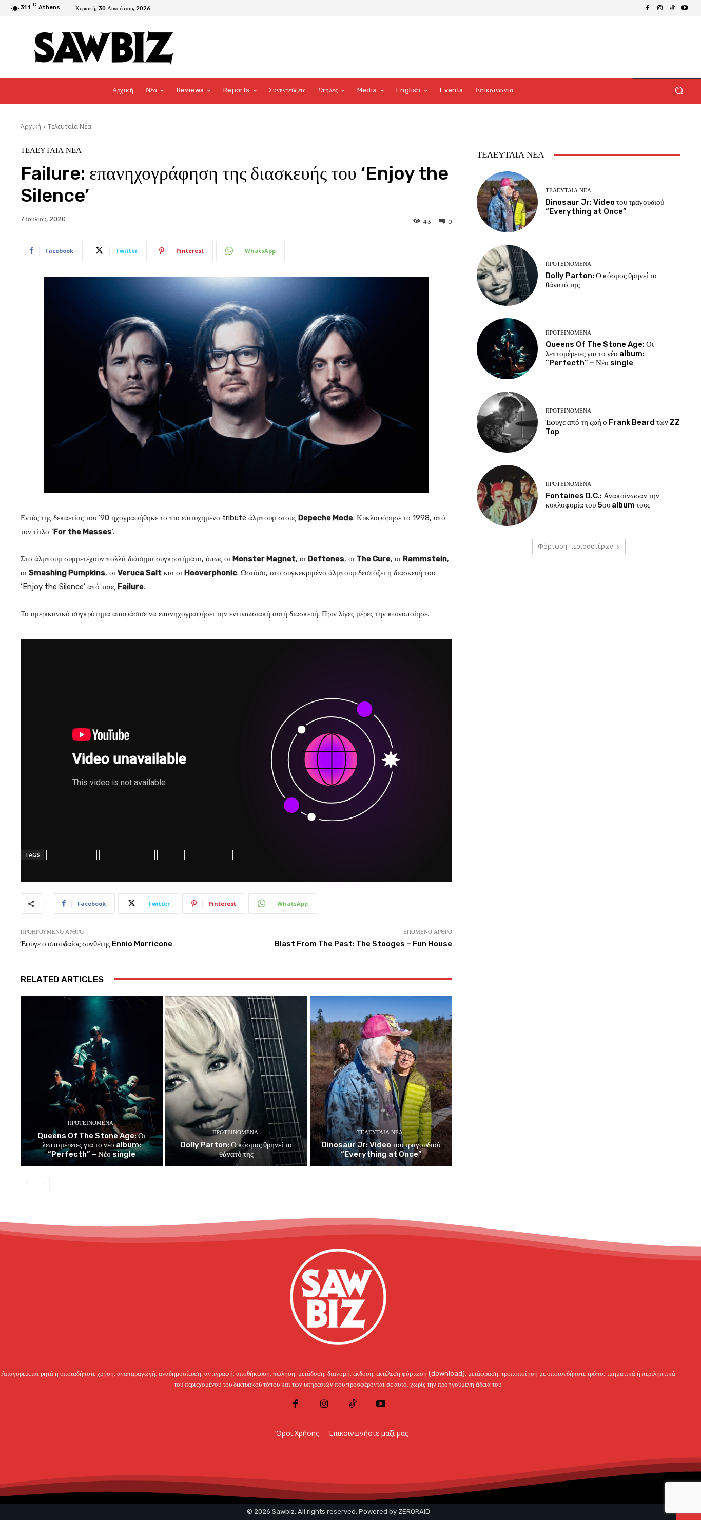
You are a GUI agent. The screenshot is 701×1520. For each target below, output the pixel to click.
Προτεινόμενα (90, 1123)
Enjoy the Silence (127, 855)
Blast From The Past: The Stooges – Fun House (363, 943)
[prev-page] (27, 1183)
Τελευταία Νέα (69, 126)
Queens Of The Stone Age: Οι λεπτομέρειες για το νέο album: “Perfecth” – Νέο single (91, 1145)
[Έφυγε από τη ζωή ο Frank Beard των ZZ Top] (507, 422)
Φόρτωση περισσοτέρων (575, 546)
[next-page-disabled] (43, 1183)
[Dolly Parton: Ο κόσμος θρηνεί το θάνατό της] (236, 1081)
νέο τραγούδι (210, 855)
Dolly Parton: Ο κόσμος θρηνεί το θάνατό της (236, 1149)
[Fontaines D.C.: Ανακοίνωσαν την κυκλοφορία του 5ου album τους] (507, 495)
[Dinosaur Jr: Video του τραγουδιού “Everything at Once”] (381, 1081)
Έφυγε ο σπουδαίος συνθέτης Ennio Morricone (96, 943)
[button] (679, 91)
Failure (171, 855)
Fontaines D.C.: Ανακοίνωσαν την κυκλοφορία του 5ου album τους (602, 500)
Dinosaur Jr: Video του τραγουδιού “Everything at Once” (381, 1149)
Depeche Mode (71, 855)
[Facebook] (647, 8)
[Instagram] (660, 8)
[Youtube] (684, 8)
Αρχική (31, 126)
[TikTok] (672, 8)
